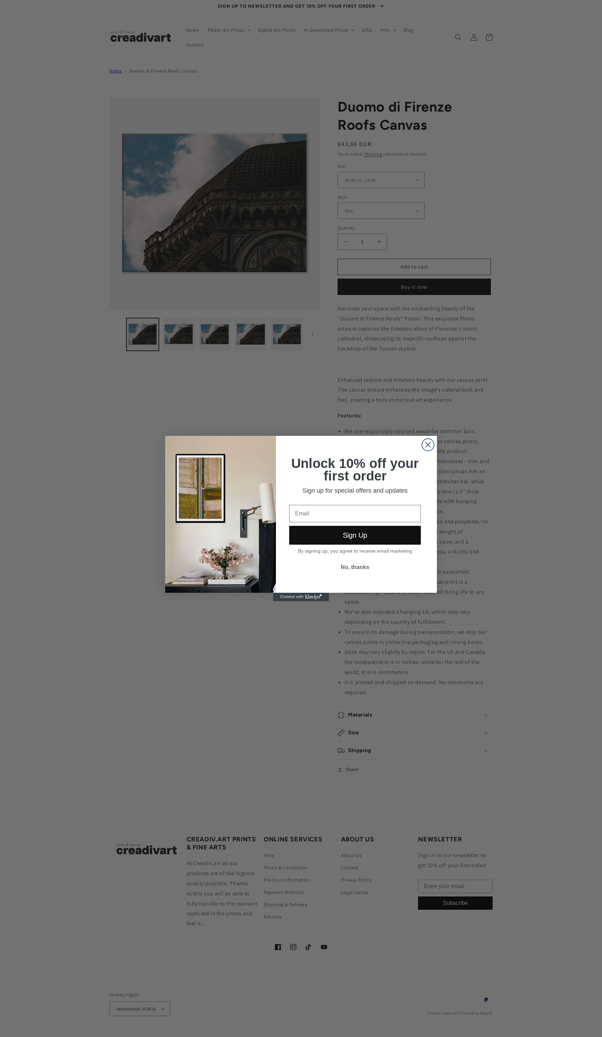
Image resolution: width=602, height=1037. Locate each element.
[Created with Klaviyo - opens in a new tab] (301, 597)
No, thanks (355, 567)
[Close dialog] (428, 445)
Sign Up (355, 535)
